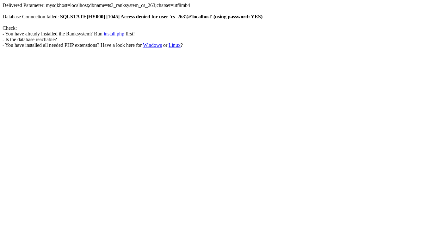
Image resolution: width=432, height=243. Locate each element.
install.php (114, 33)
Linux (175, 45)
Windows (152, 45)
